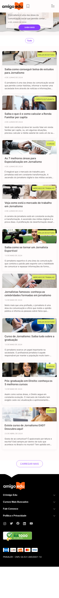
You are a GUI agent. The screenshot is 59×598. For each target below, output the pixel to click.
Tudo (29, 40)
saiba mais (29, 27)
